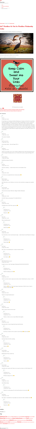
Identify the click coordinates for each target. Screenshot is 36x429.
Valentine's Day (9, 423)
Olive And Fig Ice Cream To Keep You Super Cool (10, 110)
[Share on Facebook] (2, 108)
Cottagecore (27, 416)
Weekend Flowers (13, 423)
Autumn (8, 416)
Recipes (19, 421)
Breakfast (15, 416)
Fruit (29, 418)
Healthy (4, 420)
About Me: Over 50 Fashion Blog (5, 6)
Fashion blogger (19, 418)
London (15, 420)
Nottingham (24, 420)
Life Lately (7, 420)
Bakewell (10, 416)
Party (9, 421)
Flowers (25, 418)
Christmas (23, 416)
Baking (12, 416)
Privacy (2, 7)
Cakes (20, 416)
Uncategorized (11, 23)
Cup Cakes (31, 416)
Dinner (33, 416)
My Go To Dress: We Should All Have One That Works (12, 109)
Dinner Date (2, 418)
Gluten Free (31, 418)
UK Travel (5, 423)
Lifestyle (11, 420)
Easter (11, 418)
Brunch (18, 416)
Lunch (17, 420)
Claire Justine (2, 2)
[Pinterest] (0, 0)
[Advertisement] (18, 16)
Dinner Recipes (8, 418)
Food (27, 418)
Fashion (13, 418)
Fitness (23, 418)
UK (2, 423)
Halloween (1, 420)
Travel (1, 423)
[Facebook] (1, 0)
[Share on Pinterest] (3, 108)
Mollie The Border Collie (20, 420)
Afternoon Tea (3, 416)
